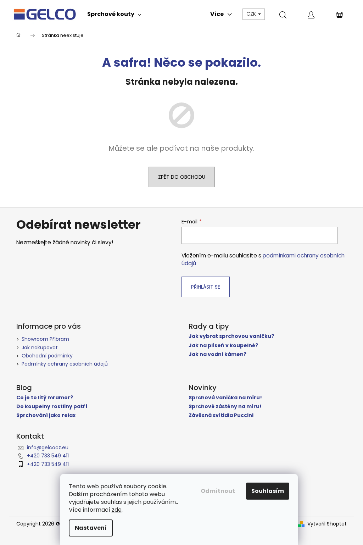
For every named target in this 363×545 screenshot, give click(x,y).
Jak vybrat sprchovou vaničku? (231, 336)
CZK (251, 13)
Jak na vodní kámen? (217, 354)
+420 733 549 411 (48, 455)
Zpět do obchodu (181, 176)
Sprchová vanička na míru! (225, 397)
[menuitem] (114, 14)
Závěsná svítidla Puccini (221, 415)
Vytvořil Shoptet (327, 524)
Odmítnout (218, 491)
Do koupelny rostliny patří (51, 406)
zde (117, 510)
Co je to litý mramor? (44, 397)
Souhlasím (267, 491)
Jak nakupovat (40, 347)
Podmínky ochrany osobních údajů (65, 363)
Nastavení (91, 528)
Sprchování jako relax (46, 415)
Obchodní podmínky (47, 355)
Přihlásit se (205, 286)
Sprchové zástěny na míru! (225, 406)
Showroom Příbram (45, 339)
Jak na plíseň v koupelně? (223, 345)
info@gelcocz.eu (47, 447)
